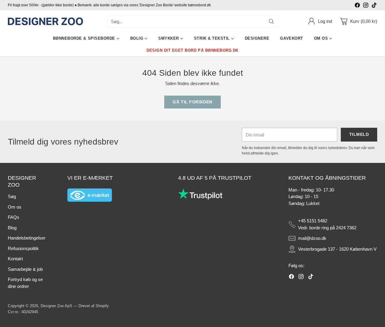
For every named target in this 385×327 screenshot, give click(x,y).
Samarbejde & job (25, 269)
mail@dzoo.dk (312, 238)
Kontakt (15, 258)
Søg (12, 196)
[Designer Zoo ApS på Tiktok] (374, 6)
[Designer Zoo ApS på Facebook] (357, 6)
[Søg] (271, 21)
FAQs (13, 217)
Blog (12, 227)
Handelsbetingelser (26, 237)
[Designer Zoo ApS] (45, 21)
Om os (14, 206)
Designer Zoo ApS (56, 306)
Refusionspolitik (23, 248)
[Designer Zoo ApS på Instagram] (366, 6)
